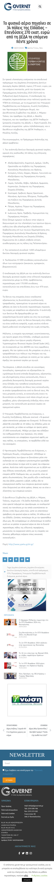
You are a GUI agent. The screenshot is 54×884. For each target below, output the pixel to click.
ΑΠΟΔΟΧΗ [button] (27, 880)
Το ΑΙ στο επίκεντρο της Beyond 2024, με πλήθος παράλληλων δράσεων (33, 654)
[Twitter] (23, 853)
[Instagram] (30, 853)
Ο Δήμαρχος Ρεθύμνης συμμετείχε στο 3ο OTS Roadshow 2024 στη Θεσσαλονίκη (33, 622)
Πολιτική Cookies (8, 813)
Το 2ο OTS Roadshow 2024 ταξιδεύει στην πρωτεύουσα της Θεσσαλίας (33, 644)
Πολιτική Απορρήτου (9, 810)
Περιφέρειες (16, 573)
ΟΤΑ (9, 573)
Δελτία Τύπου (33, 48)
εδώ (26, 875)
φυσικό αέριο (21, 576)
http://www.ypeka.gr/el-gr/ (21, 544)
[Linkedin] (27, 853)
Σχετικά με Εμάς (7, 817)
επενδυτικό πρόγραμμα (38, 570)
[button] (40, 6)
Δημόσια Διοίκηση (19, 567)
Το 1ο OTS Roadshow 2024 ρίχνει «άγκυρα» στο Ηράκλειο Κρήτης (31, 664)
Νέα (41, 48)
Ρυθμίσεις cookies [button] (39, 875)
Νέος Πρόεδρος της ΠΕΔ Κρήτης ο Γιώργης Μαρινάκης (32, 675)
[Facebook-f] (19, 853)
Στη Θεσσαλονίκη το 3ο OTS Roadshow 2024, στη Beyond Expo (34, 634)
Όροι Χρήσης (6, 806)
